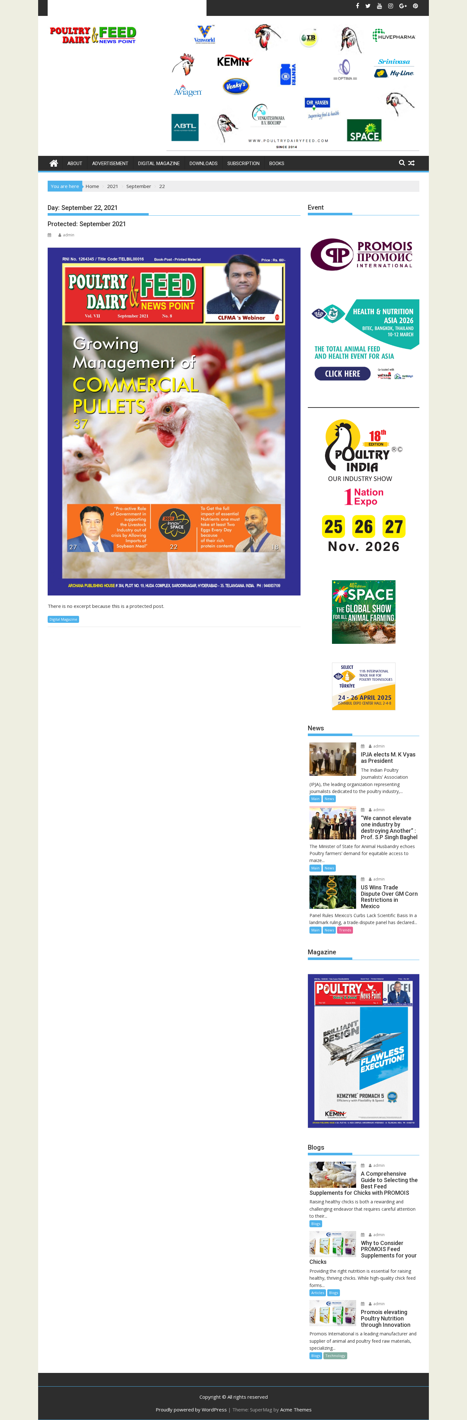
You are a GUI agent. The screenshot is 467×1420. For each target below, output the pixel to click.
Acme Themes (296, 1409)
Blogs (315, 1223)
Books (276, 163)
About (74, 163)
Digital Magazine (159, 163)
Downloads (204, 163)
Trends (345, 930)
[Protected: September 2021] (174, 418)
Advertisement (110, 163)
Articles (317, 1292)
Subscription (243, 163)
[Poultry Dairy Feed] (53, 162)
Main (315, 798)
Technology (335, 1355)
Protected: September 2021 (87, 224)
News (329, 798)
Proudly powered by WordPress (191, 1409)
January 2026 (105, 8)
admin (68, 235)
